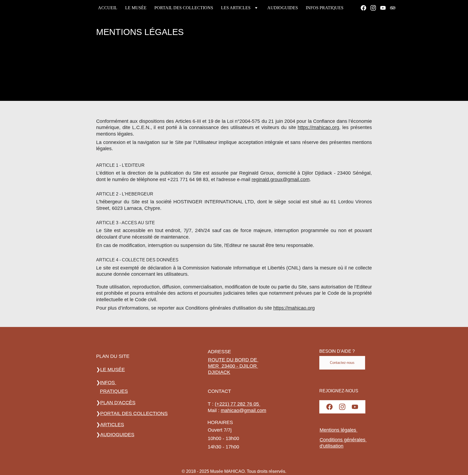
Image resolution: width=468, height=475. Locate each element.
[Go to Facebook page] (365, 8)
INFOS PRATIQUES (324, 7)
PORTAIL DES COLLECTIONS (183, 7)
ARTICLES (112, 424)
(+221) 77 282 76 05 (237, 404)
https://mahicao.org (318, 127)
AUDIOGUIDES (282, 7)
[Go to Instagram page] (375, 8)
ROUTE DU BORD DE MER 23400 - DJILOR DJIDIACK (233, 366)
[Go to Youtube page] (385, 8)
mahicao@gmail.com (243, 410)
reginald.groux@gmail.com (281, 179)
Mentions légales (339, 430)
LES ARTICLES (236, 7)
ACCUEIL (107, 7)
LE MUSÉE (136, 7)
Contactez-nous (342, 363)
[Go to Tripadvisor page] (392, 8)
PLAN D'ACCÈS (117, 402)
